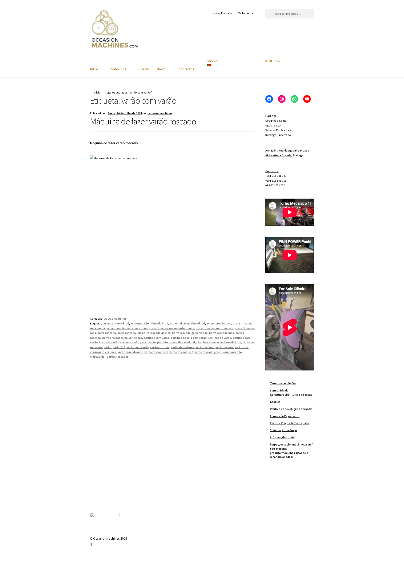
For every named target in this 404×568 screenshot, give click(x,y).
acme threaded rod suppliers (214, 328)
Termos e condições (283, 383)
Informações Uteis (282, 437)
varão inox (242, 347)
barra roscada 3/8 (129, 333)
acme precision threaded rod (149, 323)
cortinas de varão (219, 338)
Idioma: (213, 61)
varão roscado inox (130, 352)
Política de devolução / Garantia (291, 409)
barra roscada (106, 333)
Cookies (275, 402)
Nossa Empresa (222, 13)
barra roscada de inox (156, 333)
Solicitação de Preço (283, 430)
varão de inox (224, 347)
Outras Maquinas (115, 318)
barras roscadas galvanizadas (122, 338)
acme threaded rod (218, 323)
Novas (161, 69)
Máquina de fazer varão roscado (143, 121)
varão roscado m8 (181, 352)
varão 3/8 (119, 347)
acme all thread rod (116, 323)
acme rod (176, 323)
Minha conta (245, 13)
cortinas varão (108, 342)
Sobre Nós (118, 69)
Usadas (144, 69)
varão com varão (137, 347)
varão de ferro (204, 347)
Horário (270, 116)
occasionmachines (160, 113)
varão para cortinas (103, 352)
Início (97, 92)
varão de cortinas (182, 347)
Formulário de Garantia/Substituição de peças (291, 393)
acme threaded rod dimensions (126, 328)
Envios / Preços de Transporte (289, 423)
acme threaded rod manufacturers (171, 328)
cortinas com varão (156, 338)
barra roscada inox (221, 333)
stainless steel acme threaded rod (218, 342)
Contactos (186, 69)
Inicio (94, 69)
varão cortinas (159, 347)
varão (107, 347)
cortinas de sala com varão (189, 338)
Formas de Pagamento (284, 416)
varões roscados (118, 356)
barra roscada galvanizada (190, 333)
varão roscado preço (207, 352)
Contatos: (272, 171)
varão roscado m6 (156, 352)
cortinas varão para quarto (138, 342)
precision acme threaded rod (176, 342)
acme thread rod (194, 323)
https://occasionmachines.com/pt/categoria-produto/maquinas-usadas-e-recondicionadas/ (291, 451)
